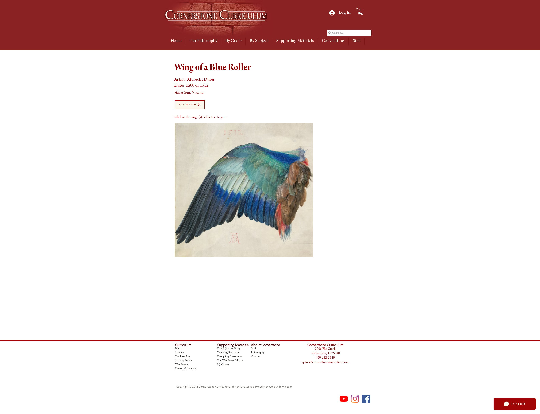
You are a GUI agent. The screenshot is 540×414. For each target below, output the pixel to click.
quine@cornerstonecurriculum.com (325, 362)
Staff (253, 348)
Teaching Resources (229, 352)
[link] (360, 11)
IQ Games (223, 364)
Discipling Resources (229, 356)
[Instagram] (355, 399)
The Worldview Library (230, 360)
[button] (233, 41)
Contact (255, 356)
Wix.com (287, 387)
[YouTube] (344, 399)
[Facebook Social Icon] (366, 399)
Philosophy (257, 352)
